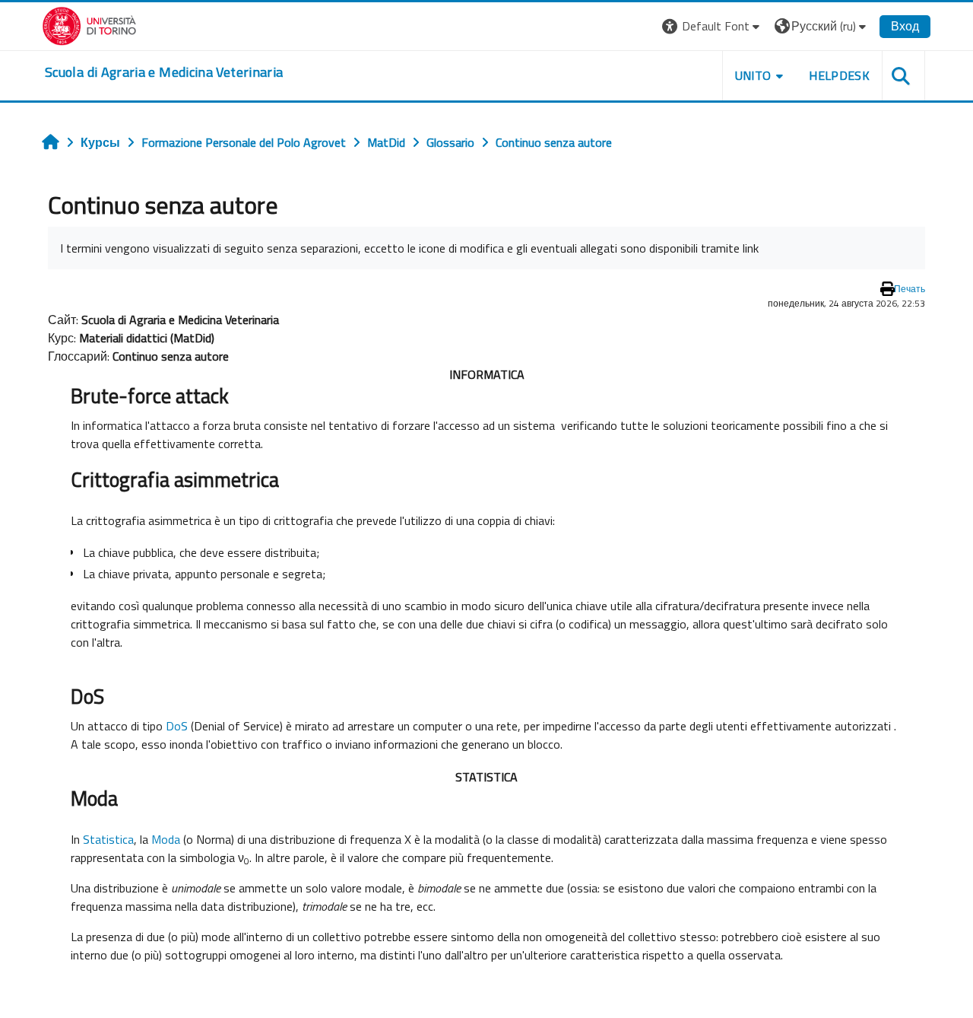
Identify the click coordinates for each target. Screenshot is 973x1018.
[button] (712, 26)
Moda (165, 839)
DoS (177, 726)
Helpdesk (839, 75)
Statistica (108, 839)
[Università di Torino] (89, 24)
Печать (909, 289)
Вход (905, 26)
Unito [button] (753, 75)
